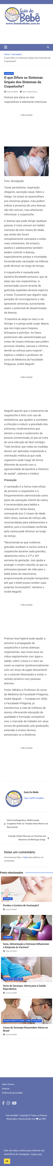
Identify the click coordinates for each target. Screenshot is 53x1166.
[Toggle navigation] (5, 47)
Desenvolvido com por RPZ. (32, 1119)
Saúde (28, 1021)
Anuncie (5, 1088)
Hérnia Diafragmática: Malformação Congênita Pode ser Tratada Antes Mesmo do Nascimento (27, 823)
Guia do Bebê (12, 92)
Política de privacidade (12, 1093)
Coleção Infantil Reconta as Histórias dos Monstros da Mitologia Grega (27, 838)
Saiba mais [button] (36, 1154)
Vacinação (9, 73)
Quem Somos (8, 1084)
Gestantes (8, 979)
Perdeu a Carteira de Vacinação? (21, 905)
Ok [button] (7, 1161)
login (25, 857)
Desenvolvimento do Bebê (14, 1021)
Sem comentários (29, 92)
